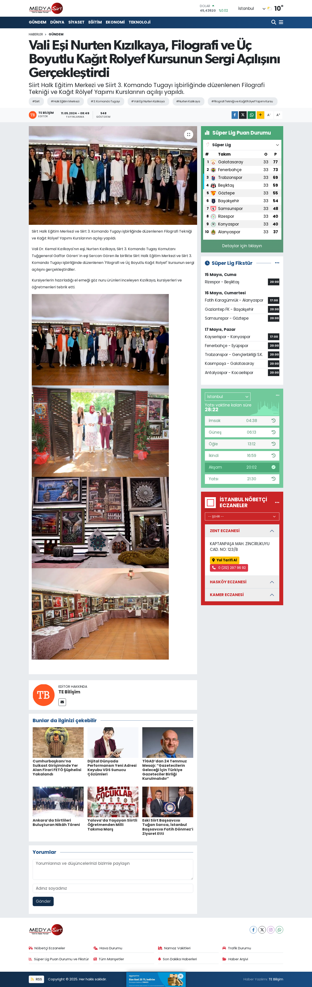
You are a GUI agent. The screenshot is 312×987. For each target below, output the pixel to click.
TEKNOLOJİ (140, 22)
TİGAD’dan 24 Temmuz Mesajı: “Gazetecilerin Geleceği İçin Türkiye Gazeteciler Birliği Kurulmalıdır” (164, 770)
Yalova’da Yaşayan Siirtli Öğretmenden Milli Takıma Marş (112, 825)
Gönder (43, 901)
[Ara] (274, 22)
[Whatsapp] (279, 930)
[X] (262, 930)
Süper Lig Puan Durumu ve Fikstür (61, 959)
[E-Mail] (62, 702)
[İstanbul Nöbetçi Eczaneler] (277, 502)
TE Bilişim (69, 692)
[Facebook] (253, 930)
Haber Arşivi (238, 959)
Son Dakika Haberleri (180, 959)
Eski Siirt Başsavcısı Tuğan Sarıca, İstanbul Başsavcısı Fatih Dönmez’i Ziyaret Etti (167, 827)
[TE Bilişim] (44, 694)
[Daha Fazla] (260, 115)
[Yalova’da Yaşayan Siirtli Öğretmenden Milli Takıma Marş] (112, 801)
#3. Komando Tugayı (105, 101)
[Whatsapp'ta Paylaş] (252, 115)
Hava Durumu (111, 948)
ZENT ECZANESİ (225, 530)
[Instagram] (271, 930)
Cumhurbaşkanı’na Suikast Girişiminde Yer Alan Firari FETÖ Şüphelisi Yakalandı (57, 768)
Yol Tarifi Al (227, 560)
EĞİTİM (95, 22)
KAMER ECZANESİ (227, 594)
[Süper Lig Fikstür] (277, 263)
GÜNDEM (37, 22)
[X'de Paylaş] (243, 115)
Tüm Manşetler (111, 959)
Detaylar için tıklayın (242, 246)
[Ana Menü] (280, 22)
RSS (38, 979)
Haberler (36, 34)
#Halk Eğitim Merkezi (65, 101)
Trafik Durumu (239, 948)
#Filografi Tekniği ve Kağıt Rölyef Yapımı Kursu (242, 101)
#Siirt (36, 101)
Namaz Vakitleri (177, 948)
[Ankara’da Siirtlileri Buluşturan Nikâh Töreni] (58, 801)
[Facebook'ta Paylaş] (235, 115)
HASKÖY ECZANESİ (228, 582)
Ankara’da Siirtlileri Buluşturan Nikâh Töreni (56, 822)
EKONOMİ (115, 22)
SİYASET (76, 22)
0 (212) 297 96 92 (231, 567)
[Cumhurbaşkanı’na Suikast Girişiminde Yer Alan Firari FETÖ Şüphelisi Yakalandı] (58, 742)
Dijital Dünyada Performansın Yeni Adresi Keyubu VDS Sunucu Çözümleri (112, 768)
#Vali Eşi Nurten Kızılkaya (147, 101)
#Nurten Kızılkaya (188, 101)
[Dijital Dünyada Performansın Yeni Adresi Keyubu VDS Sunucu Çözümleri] (112, 742)
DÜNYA (57, 22)
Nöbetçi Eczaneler (49, 948)
